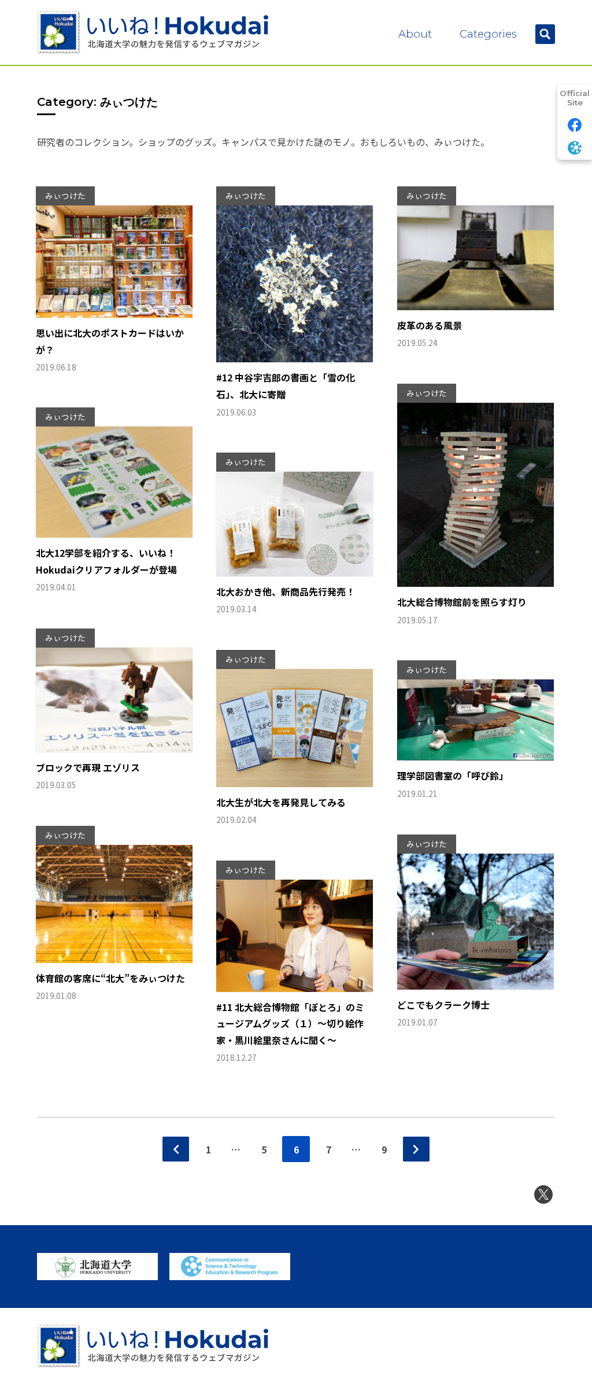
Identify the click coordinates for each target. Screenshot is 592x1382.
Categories (488, 34)
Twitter (543, 1194)
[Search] (545, 34)
